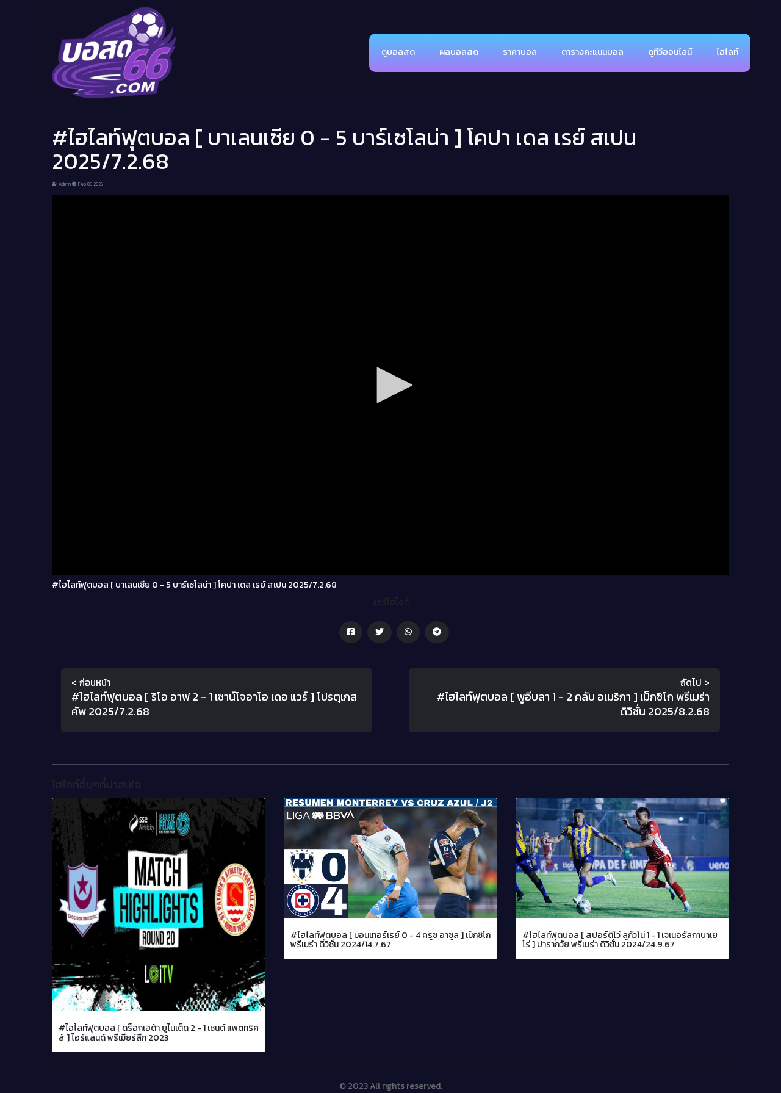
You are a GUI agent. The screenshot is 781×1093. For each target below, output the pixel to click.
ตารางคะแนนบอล (592, 52)
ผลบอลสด (458, 52)
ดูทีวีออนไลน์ (670, 52)
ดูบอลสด (398, 52)
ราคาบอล (520, 52)
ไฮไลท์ (727, 52)
